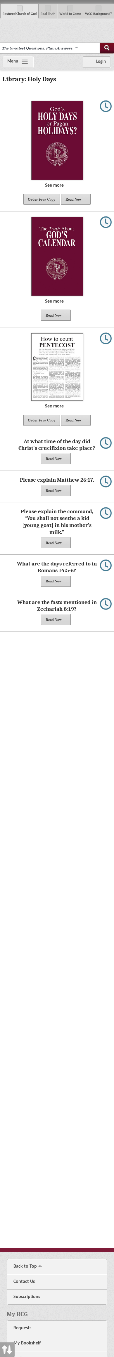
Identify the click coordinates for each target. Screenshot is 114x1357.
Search (107, 48)
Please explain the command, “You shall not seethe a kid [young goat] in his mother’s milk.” (57, 521)
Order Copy (41, 199)
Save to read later (105, 109)
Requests (22, 1328)
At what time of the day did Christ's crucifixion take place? (56, 445)
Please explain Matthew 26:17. (57, 480)
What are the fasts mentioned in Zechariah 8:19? (57, 605)
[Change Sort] (7, 678)
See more (55, 185)
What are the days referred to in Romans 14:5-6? (57, 567)
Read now (73, 199)
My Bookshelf (27, 1343)
